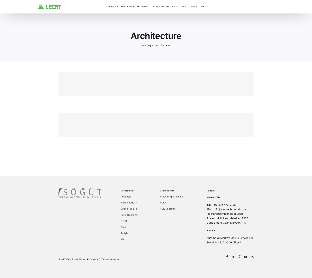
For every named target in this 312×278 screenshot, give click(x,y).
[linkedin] (252, 256)
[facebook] (227, 256)
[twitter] (233, 256)
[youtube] (245, 256)
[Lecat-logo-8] (49, 5)
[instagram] (239, 256)
